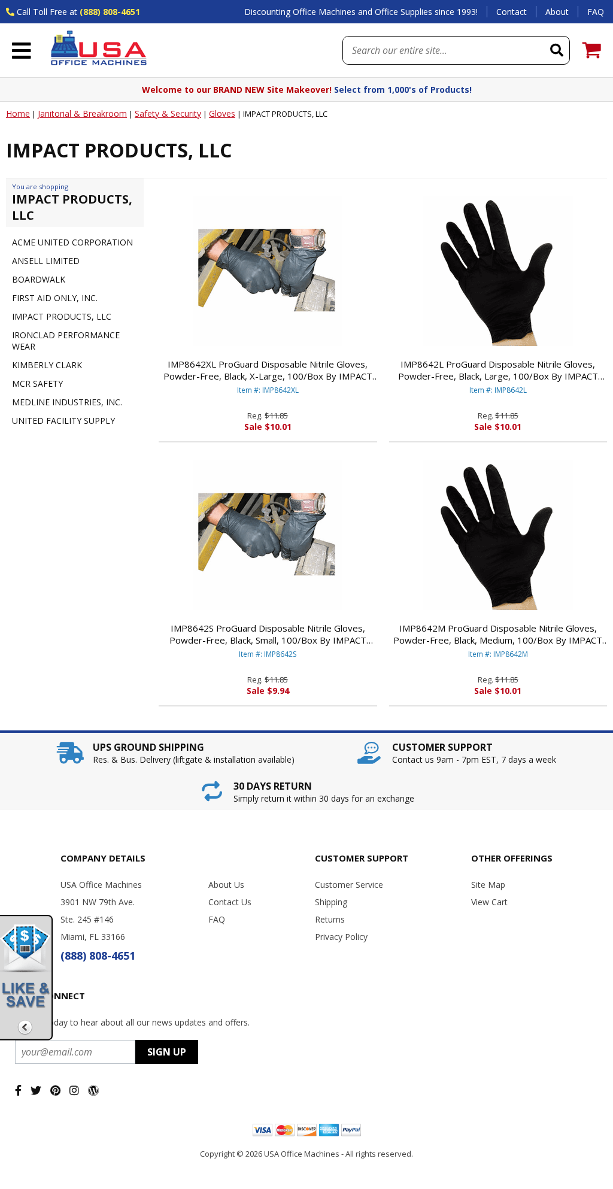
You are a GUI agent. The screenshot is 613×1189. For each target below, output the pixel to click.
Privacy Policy (341, 936)
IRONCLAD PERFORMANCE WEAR (66, 340)
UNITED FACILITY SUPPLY (63, 420)
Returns (330, 919)
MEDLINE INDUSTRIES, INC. (67, 402)
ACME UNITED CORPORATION (72, 242)
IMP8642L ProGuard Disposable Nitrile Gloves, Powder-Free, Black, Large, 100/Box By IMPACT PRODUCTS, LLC (498, 370)
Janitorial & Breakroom (82, 113)
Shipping (331, 902)
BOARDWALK (38, 279)
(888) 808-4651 (110, 11)
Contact (511, 11)
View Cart (489, 902)
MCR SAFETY (37, 383)
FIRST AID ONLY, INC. (55, 298)
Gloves (222, 113)
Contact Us (229, 902)
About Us (226, 884)
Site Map (488, 884)
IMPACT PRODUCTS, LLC (61, 316)
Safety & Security (168, 113)
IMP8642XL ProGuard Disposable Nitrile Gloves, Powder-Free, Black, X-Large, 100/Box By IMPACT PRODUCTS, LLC (267, 370)
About (557, 11)
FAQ (595, 11)
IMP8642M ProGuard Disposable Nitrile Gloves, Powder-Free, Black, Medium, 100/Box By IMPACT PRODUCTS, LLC (497, 634)
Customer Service (349, 884)
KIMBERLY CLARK (47, 365)
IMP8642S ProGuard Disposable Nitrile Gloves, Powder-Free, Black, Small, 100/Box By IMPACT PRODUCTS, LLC (267, 634)
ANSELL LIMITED (46, 260)
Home (18, 113)
